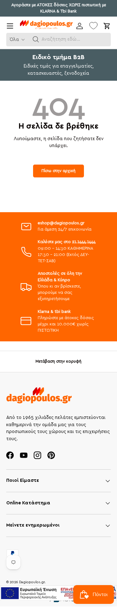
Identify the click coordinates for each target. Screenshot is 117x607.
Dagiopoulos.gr (32, 582)
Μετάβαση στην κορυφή (58, 361)
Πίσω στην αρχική (58, 171)
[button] (36, 39)
